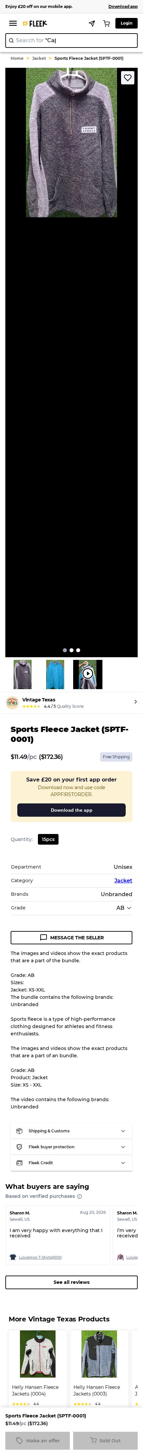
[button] (71, 1131)
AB (120, 908)
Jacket (39, 58)
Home (17, 58)
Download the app (71, 810)
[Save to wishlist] (127, 77)
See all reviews (71, 1282)
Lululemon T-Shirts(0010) (40, 1257)
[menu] (13, 23)
